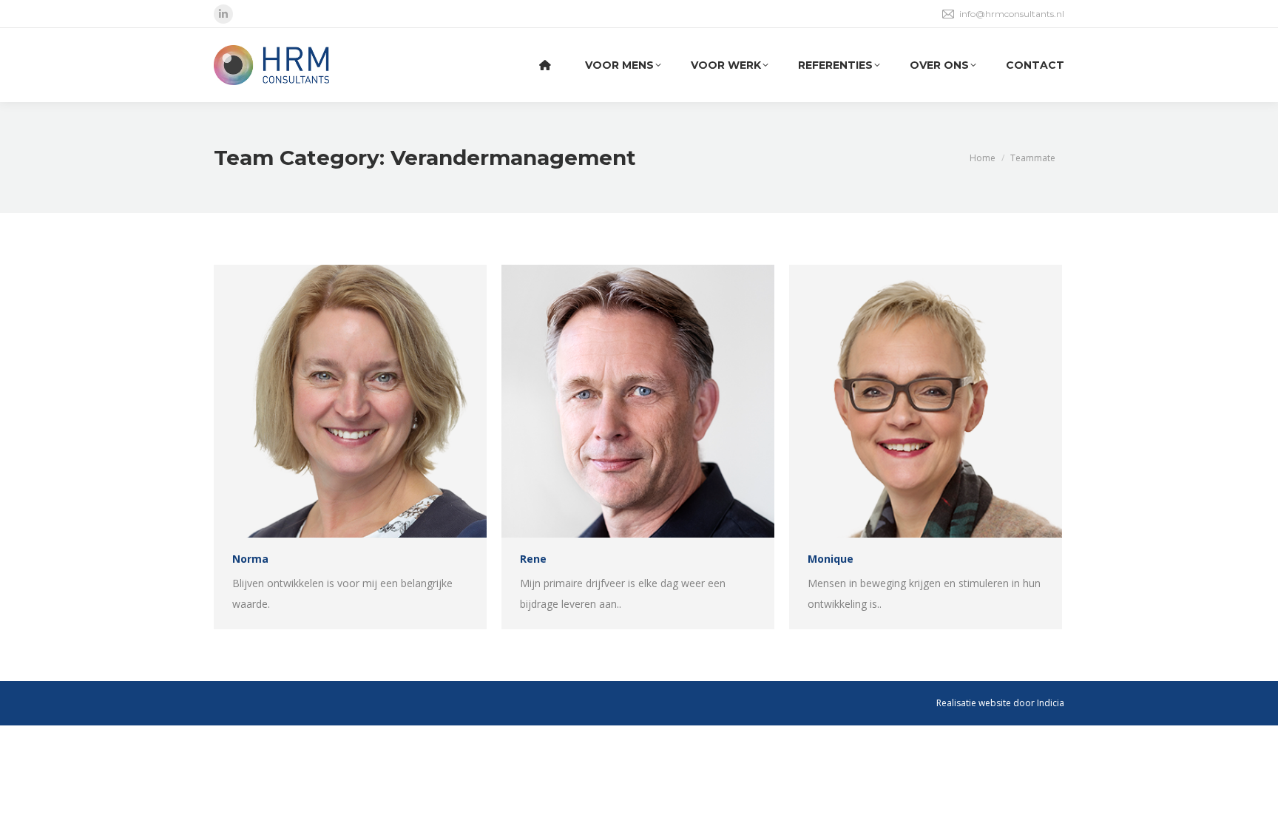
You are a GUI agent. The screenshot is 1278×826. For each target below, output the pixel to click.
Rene (533, 559)
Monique (830, 559)
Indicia (1050, 703)
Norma (250, 559)
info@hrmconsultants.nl (1011, 13)
